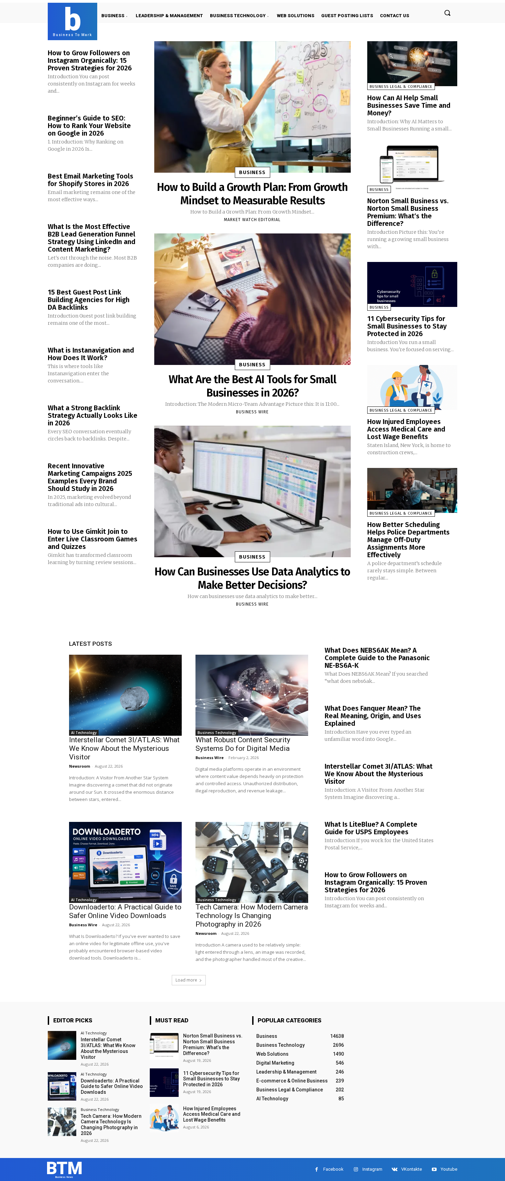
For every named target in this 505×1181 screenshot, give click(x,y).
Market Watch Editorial (252, 219)
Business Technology (217, 732)
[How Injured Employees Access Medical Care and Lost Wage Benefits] (412, 387)
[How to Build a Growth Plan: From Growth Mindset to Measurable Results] (252, 107)
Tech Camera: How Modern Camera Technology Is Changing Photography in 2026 (251, 915)
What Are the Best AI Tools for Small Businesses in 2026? (252, 386)
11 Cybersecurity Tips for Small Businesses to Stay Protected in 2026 (407, 326)
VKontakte (411, 1169)
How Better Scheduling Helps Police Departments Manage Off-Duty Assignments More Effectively (408, 539)
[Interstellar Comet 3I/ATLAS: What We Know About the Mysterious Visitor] (125, 695)
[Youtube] (434, 1169)
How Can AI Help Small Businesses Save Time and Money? (408, 105)
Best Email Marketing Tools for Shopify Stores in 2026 (90, 180)
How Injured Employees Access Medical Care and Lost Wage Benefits (406, 429)
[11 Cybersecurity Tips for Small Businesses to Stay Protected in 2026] (412, 284)
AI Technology (84, 732)
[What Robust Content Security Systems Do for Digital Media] (251, 695)
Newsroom (79, 766)
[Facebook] (317, 1169)
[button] (447, 13)
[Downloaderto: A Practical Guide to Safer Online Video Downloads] (125, 862)
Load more (186, 980)
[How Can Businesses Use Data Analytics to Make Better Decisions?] (252, 491)
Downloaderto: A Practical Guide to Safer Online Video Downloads (125, 911)
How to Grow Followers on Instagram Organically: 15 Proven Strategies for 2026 (90, 60)
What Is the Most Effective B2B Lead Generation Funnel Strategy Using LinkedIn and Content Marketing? (91, 237)
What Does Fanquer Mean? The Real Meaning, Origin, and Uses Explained (373, 715)
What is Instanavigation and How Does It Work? (91, 354)
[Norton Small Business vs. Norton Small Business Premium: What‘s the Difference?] (412, 166)
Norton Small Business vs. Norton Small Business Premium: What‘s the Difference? (408, 212)
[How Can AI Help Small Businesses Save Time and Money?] (412, 63)
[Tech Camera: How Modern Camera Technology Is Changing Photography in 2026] (251, 862)
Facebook (333, 1169)
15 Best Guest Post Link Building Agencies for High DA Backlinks (89, 299)
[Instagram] (356, 1169)
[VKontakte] (395, 1169)
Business (252, 172)
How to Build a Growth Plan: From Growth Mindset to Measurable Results (252, 194)
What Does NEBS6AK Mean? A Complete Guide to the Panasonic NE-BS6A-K (377, 657)
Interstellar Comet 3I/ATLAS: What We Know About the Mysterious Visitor (124, 748)
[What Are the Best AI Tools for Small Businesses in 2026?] (252, 299)
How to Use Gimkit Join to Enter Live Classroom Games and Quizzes (92, 539)
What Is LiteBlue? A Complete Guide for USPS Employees (371, 828)
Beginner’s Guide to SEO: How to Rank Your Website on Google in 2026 (89, 125)
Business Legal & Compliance (401, 86)
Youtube (449, 1169)
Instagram (372, 1169)
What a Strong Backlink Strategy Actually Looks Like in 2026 (92, 415)
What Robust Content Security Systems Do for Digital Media (242, 744)
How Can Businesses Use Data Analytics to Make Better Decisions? (252, 578)
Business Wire (252, 412)
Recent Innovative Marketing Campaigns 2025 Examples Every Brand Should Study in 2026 (90, 477)
